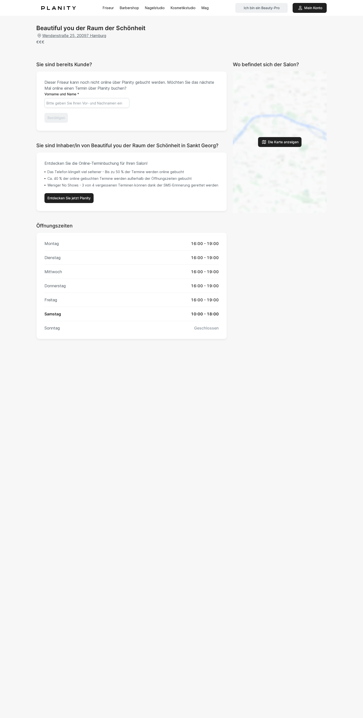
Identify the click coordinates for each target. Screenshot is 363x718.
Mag (205, 8)
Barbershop (129, 8)
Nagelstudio (155, 8)
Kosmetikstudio (183, 8)
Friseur (108, 8)
